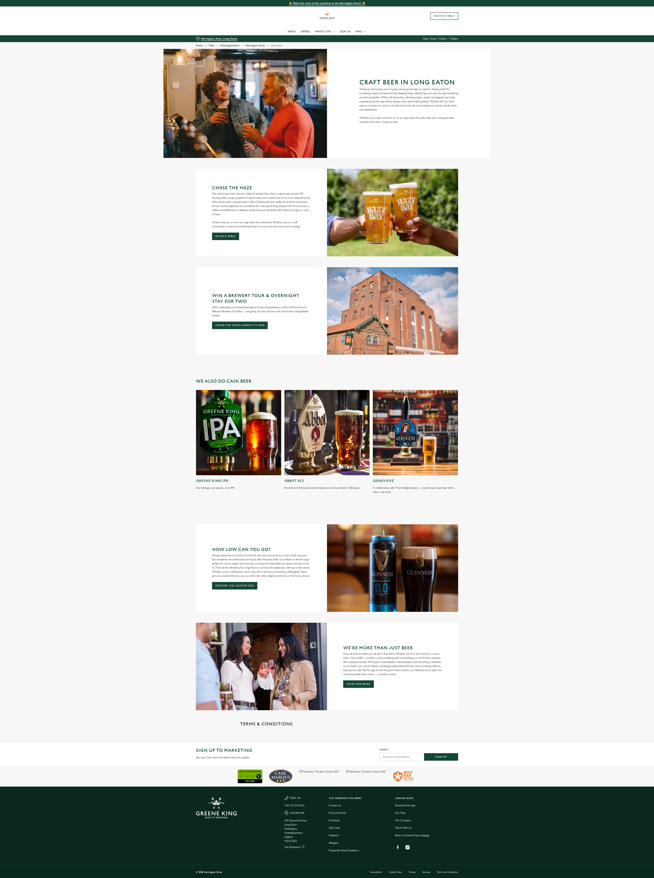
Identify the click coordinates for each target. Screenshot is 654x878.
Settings (361, 31)
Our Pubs (400, 812)
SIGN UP (441, 756)
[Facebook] (397, 847)
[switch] (284, 31)
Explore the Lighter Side (234, 585)
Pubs (211, 45)
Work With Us (403, 827)
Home (199, 45)
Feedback (334, 835)
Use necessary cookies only (438, 20)
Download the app (405, 805)
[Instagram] (407, 847)
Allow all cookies (439, 9)
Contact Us (335, 805)
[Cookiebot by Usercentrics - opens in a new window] (209, 31)
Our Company (403, 820)
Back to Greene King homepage (412, 835)
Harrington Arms (255, 45)
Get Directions (292, 847)
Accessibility (376, 872)
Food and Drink (337, 812)
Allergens (333, 842)
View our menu (358, 684)
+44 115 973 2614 (294, 805)
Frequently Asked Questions (344, 850)
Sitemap (426, 872)
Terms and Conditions (447, 872)
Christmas (334, 820)
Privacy (412, 872)
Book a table (225, 236)
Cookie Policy (395, 872)
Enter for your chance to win (239, 325)
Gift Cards (334, 827)
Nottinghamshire (229, 45)
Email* (384, 749)
